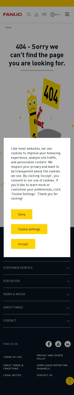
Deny (21, 214)
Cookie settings (29, 229)
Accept (23, 244)
